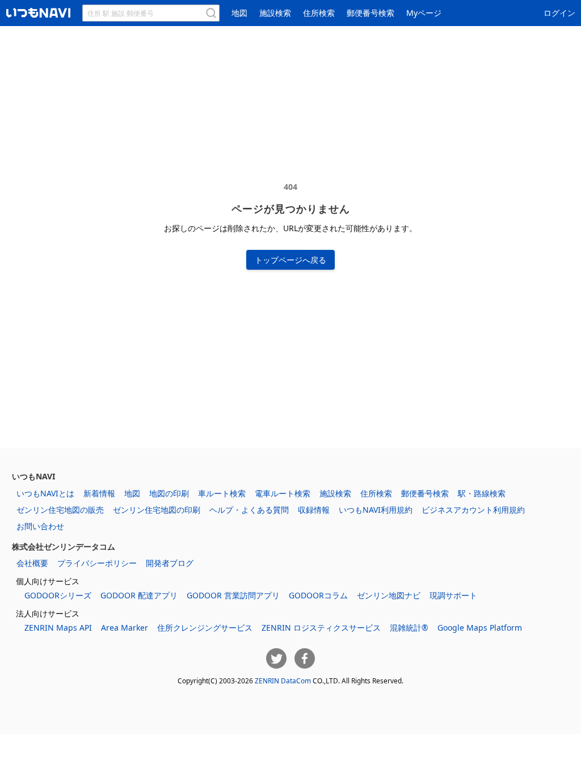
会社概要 (32, 563)
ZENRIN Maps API (58, 627)
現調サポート (453, 595)
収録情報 (314, 509)
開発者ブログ (169, 563)
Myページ (423, 12)
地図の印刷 (169, 493)
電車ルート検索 (282, 493)
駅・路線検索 (482, 493)
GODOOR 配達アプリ (139, 595)
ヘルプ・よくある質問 (249, 509)
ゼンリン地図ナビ (388, 595)
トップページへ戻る (290, 259)
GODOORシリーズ (57, 595)
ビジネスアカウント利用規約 (473, 509)
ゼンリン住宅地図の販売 (60, 509)
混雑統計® (409, 627)
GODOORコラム (318, 595)
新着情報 (99, 493)
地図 (239, 12)
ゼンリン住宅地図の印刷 (156, 509)
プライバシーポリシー (97, 563)
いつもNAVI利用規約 (375, 509)
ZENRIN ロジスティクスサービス (321, 627)
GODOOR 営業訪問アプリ (233, 595)
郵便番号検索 (370, 12)
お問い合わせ (40, 526)
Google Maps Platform (479, 627)
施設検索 (275, 12)
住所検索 (319, 12)
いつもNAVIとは (45, 493)
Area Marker (124, 627)
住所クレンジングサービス (204, 627)
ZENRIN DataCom (283, 680)
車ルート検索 (222, 493)
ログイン (559, 12)
